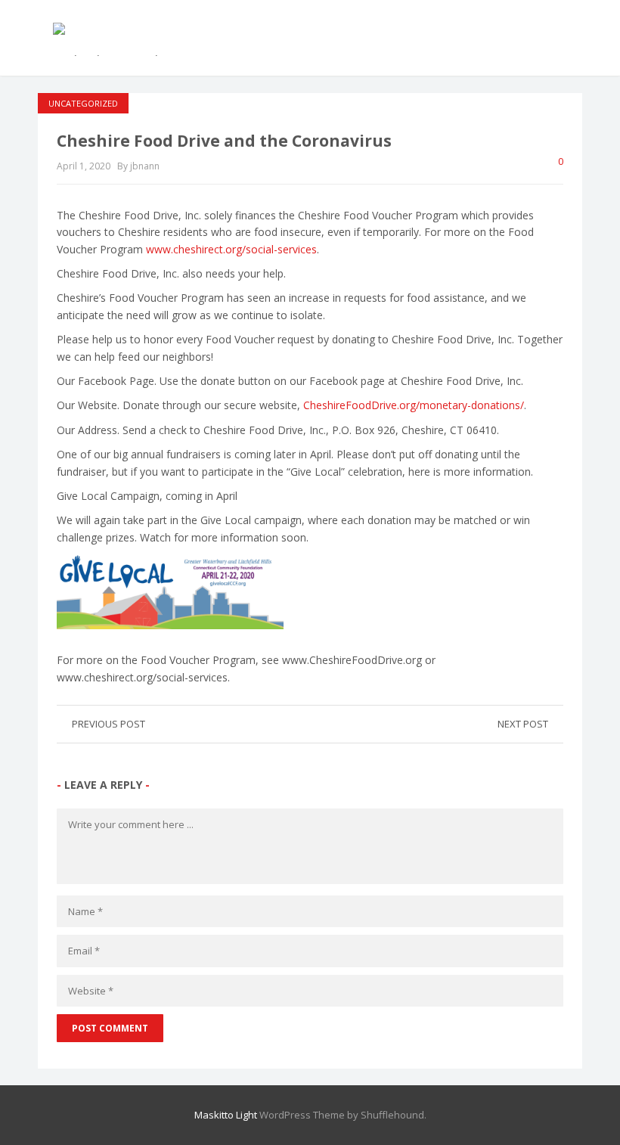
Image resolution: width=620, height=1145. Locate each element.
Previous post (108, 724)
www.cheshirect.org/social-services (231, 249)
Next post (523, 724)
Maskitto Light (225, 1115)
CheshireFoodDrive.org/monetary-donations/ (413, 405)
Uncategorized (83, 103)
